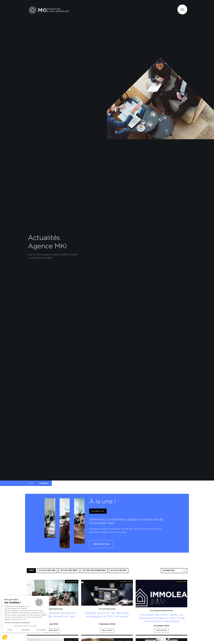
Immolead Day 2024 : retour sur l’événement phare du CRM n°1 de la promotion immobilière (161, 618)
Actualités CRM (47, 570)
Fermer (10, 630)
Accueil (31, 483)
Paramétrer (26, 630)
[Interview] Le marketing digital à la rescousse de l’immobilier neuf (52, 615)
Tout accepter (41, 630)
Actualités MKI (97, 511)
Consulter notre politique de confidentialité (17, 622)
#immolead (159, 610)
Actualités (43, 483)
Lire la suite (52, 630)
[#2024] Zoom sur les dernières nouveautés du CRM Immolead (107, 615)
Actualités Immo (69, 570)
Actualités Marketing (94, 570)
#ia (104, 609)
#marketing (58, 609)
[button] (4, 637)
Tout (31, 570)
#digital (50, 609)
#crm (101, 609)
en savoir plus (101, 544)
